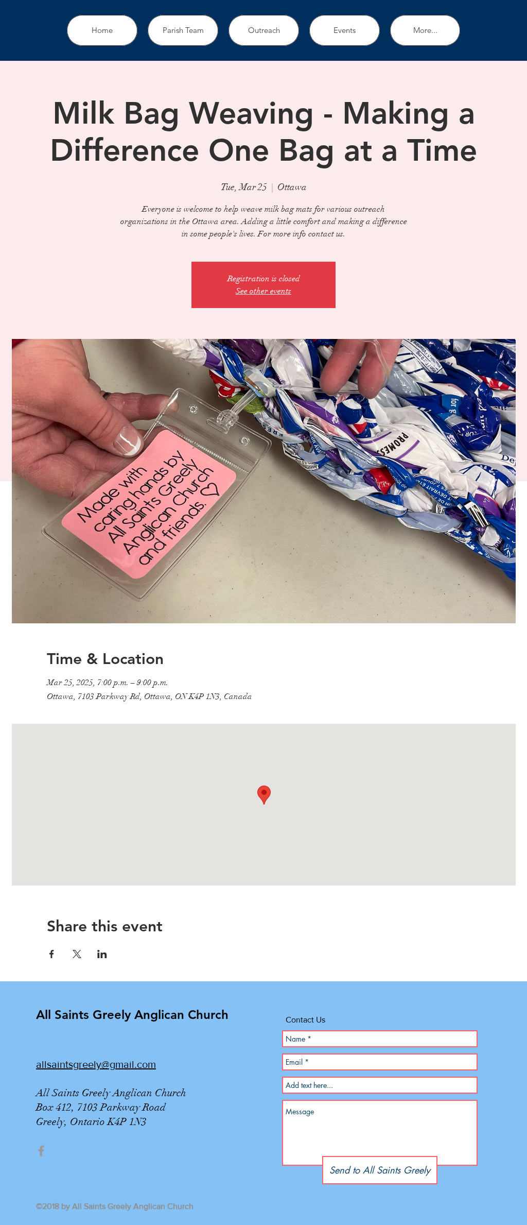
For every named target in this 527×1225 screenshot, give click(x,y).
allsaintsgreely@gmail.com (96, 1064)
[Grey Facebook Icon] (41, 1151)
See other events (263, 291)
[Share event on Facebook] (52, 954)
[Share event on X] (77, 954)
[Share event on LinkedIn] (102, 954)
